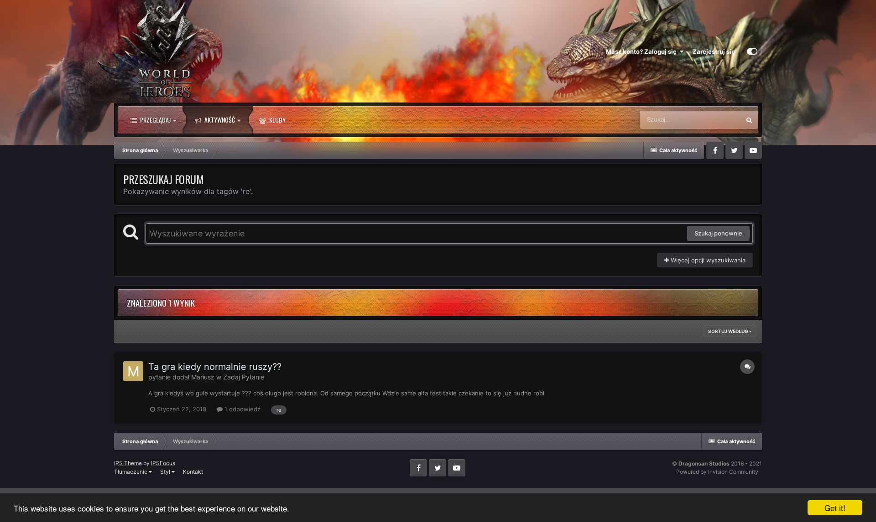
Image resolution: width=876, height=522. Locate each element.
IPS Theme (128, 463)
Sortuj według (728, 331)
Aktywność (219, 119)
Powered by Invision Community (717, 471)
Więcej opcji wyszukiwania (707, 260)
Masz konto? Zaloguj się (642, 51)
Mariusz (202, 377)
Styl (166, 471)
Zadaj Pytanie (243, 377)
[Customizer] (752, 51)
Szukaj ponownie (718, 233)
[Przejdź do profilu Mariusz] (133, 371)
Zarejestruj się (714, 51)
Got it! (834, 507)
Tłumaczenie (131, 471)
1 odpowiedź (242, 409)
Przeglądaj (155, 119)
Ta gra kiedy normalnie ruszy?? (215, 366)
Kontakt (193, 471)
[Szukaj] (749, 120)
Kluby (277, 119)
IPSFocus (163, 463)
